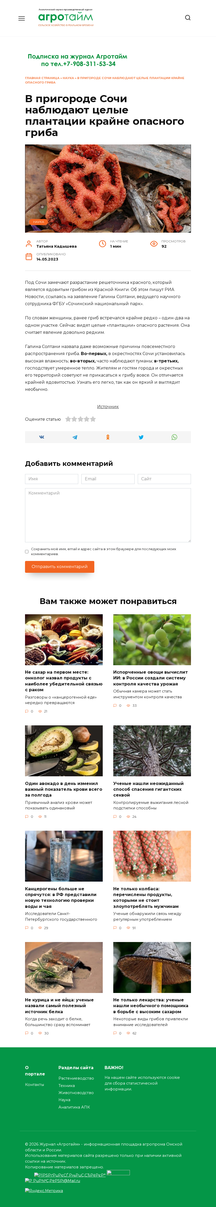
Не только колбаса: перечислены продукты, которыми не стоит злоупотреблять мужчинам (146, 897)
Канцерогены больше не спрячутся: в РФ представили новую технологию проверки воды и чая (60, 897)
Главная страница (42, 78)
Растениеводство (76, 1078)
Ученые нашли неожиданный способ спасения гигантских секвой (148, 789)
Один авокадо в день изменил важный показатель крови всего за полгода (63, 789)
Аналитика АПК (74, 1107)
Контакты (34, 1084)
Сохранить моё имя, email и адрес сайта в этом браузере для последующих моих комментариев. (103, 551)
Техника (66, 1085)
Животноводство (76, 1092)
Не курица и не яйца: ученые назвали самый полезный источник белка (59, 1005)
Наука (68, 78)
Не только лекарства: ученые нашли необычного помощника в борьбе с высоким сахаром (150, 1005)
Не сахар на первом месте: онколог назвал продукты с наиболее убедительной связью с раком (63, 681)
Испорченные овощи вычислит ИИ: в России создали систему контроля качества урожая (150, 678)
